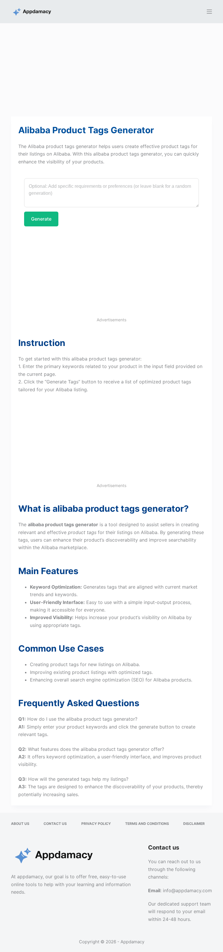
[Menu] (209, 11)
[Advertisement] (111, 66)
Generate (41, 219)
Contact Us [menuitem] (55, 823)
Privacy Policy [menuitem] (96, 823)
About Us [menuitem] (20, 823)
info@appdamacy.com (187, 890)
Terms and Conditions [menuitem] (147, 823)
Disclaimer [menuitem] (194, 823)
